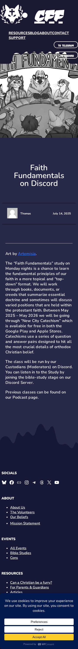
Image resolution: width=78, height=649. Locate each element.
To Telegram (66, 45)
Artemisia (27, 253)
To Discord (67, 55)
